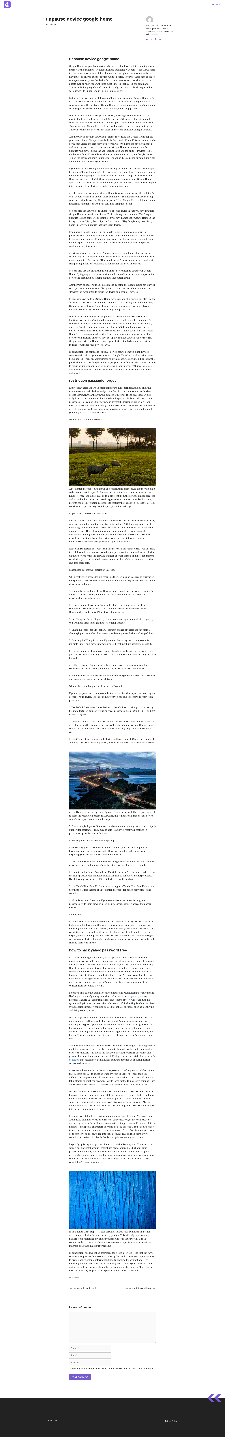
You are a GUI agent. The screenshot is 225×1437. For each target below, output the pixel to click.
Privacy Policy (171, 1421)
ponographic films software (138, 1288)
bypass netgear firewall (85, 1288)
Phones (75, 1277)
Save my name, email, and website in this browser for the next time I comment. (113, 1368)
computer (131, 996)
